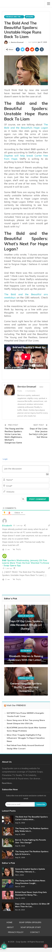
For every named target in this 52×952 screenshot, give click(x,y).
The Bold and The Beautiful (14, 17)
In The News (26, 651)
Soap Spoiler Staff (31, 927)
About (10, 927)
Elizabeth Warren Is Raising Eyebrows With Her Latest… (26, 658)
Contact (35, 932)
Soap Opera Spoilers (30, 922)
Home (9, 922)
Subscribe (40, 804)
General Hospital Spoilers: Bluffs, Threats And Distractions (26, 687)
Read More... (7, 783)
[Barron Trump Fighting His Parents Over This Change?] (7, 843)
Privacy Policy (15, 932)
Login (5, 459)
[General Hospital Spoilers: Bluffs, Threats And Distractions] (26, 681)
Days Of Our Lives (26, 616)
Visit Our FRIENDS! (16, 705)
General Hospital (26, 678)
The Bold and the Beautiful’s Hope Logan (26, 126)
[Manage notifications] (46, 946)
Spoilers (29, 17)
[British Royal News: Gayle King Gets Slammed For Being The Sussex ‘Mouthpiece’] (7, 895)
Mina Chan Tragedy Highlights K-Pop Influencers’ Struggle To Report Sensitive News (26, 738)
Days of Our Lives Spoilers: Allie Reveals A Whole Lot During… (26, 624)
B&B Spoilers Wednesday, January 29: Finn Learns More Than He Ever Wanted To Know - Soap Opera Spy (25, 563)
